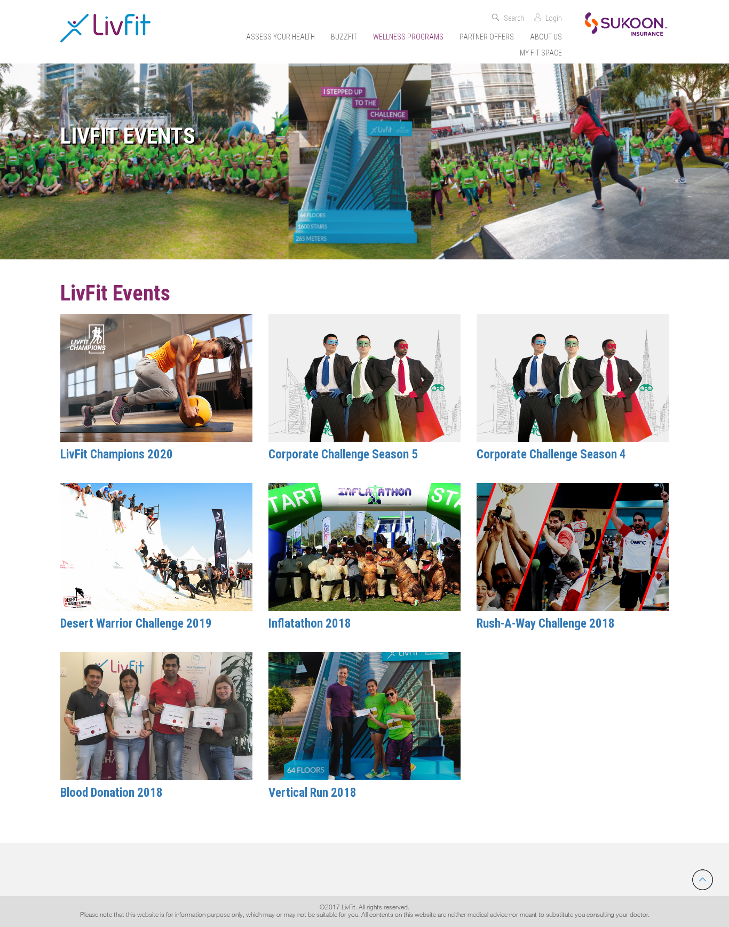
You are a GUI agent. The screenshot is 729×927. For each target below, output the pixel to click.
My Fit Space (541, 53)
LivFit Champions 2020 (116, 454)
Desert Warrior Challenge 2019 (136, 623)
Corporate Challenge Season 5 (343, 454)
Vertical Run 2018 (312, 793)
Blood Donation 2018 (111, 793)
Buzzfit (344, 37)
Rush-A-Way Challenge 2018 (546, 623)
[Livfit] (105, 28)
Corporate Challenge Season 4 (551, 454)
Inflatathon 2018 (309, 623)
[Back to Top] (702, 879)
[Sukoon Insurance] (626, 23)
